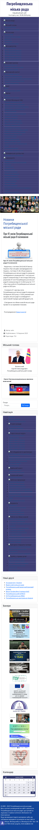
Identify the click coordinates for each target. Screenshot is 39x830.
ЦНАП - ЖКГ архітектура (13, 121)
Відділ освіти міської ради (15, 585)
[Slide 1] (8, 210)
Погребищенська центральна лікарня (19, 598)
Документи (13, 505)
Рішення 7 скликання (16, 515)
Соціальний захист (15, 477)
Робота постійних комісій (18, 519)
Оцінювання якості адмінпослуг (16, 144)
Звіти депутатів (10, 48)
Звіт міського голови (12, 30)
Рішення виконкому (12, 83)
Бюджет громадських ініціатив (15, 163)
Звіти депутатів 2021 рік (13, 60)
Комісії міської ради (12, 44)
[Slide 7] (27, 210)
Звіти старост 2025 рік (17, 440)
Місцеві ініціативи (11, 186)
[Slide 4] (18, 210)
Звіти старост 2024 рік (17, 442)
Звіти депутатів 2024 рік (13, 53)
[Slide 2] (11, 210)
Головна (7, 18)
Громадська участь (11, 176)
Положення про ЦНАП (12, 91)
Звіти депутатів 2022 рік (13, 58)
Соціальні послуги (11, 116)
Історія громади (14, 426)
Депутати (8, 39)
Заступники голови (11, 70)
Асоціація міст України (14, 583)
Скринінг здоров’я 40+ (12, 125)
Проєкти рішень (15, 510)
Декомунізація (14, 466)
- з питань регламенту (17, 521)
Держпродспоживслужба (13, 123)
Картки (7, 95)
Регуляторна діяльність (17, 422)
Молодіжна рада (15, 494)
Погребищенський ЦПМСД (15, 594)
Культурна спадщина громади (19, 547)
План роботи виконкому (13, 77)
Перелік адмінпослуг (12, 139)
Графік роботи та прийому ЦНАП (16, 130)
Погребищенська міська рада (20, 6)
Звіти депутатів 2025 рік (13, 51)
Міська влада (9, 23)
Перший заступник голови (14, 67)
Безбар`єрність (14, 456)
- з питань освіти (15, 535)
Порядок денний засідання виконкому (18, 79)
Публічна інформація (16, 482)
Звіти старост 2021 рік (17, 449)
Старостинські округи (16, 436)
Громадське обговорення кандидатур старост (18, 189)
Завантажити (21, 312)
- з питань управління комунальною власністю (18, 532)
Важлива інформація (12, 174)
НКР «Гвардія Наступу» (17, 501)
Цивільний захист (15, 470)
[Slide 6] (24, 210)
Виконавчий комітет (12, 74)
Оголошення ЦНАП (11, 148)
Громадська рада (11, 181)
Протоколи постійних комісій (19, 537)
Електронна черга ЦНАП (13, 135)
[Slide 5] (21, 210)
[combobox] (12, 405)
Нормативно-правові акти (14, 151)
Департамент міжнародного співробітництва (15, 110)
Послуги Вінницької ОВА (13, 102)
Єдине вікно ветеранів (12, 128)
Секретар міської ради (12, 37)
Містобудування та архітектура (20, 454)
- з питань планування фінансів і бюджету (20, 525)
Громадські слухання (12, 179)
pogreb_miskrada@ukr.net (24, 824)
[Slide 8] (31, 210)
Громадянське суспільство (13, 156)
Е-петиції (8, 165)
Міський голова (10, 27)
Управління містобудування (14, 105)
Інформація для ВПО (12, 192)
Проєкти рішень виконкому (14, 81)
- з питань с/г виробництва (19, 528)
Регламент (8, 41)
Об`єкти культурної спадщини (20, 554)
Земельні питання (11, 118)
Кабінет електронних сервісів (15, 132)
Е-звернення (9, 167)
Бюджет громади (15, 542)
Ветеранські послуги (12, 98)
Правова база (14, 438)
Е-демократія (9, 160)
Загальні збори (10, 183)
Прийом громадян (11, 172)
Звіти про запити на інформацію (20, 491)
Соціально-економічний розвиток (21, 431)
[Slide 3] (14, 210)
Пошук (5, 402)
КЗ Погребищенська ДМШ (15, 596)
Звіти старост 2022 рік (17, 447)
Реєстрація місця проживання (15, 114)
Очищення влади (15, 540)
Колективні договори (16, 484)
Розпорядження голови (17, 508)
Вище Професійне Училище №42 (17, 591)
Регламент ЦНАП (11, 137)
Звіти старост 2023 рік (17, 445)
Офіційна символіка (16, 428)
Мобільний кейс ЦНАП (13, 142)
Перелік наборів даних (17, 487)
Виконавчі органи (10, 65)
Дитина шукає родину (17, 561)
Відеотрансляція (15, 570)
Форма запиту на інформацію (19, 489)
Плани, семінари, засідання (18, 563)
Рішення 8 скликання (16, 512)
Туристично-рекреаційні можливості (17, 550)
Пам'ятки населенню (16, 473)
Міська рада (9, 35)
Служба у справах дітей (17, 559)
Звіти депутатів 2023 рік (13, 55)
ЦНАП (6, 88)
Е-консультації (10, 169)
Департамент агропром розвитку (16, 107)
